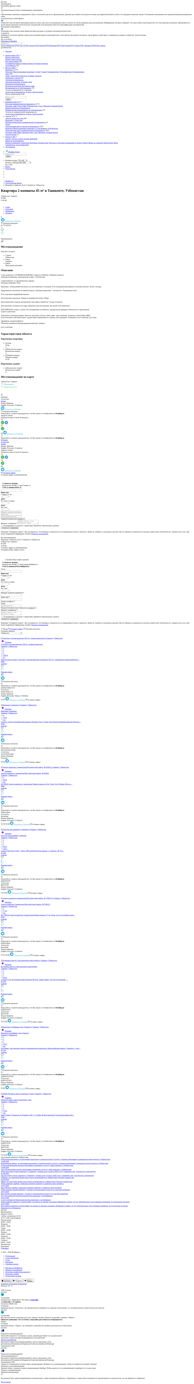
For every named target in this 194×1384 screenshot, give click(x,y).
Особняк (31, 76)
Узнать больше (140, 35)
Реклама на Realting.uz (13, 1268)
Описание (9, 209)
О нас (7, 1260)
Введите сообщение (9, 523)
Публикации (10, 1256)
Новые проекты (28, 63)
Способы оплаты (11, 1264)
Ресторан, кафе (11, 106)
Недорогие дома (28, 86)
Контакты (9, 1262)
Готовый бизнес (57, 106)
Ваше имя (5, 597)
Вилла (17, 76)
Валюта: (8, 162)
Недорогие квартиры (13, 86)
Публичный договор (13, 1276)
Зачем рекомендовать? (9, 1356)
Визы (116, 143)
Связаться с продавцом (10, 528)
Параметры (9, 211)
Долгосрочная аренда (13, 183)
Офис (24, 106)
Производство (32, 106)
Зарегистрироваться (8, 1340)
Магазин (47, 106)
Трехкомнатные (78, 72)
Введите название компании (12, 593)
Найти (8, 99)
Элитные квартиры (12, 82)
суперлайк (34, 1300)
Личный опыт (43, 143)
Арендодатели (37, 92)
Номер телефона (8, 601)
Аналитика (25, 143)
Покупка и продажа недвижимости (62, 143)
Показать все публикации (11, 1208)
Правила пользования (39, 534)
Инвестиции (108, 143)
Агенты (29, 92)
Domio (3, 401)
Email (3, 603)
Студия (37, 72)
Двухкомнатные (66, 72)
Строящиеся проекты (13, 63)
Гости (3, 569)
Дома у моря (10, 76)
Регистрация (10, 169)
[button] (6, 48)
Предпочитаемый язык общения (13, 608)
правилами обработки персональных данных (41, 526)
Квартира (9, 120)
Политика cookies (12, 1274)
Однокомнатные (52, 72)
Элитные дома (26, 82)
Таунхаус (38, 76)
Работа (85, 143)
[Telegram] (6, 424)
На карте (8, 213)
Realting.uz (9, 181)
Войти (7, 167)
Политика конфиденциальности (17, 1272)
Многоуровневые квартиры (23, 72)
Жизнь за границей (95, 143)
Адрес (7, 207)
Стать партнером (11, 1258)
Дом (20, 120)
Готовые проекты (41, 63)
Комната (44, 128)
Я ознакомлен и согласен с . (31, 526)
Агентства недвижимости (15, 92)
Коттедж (24, 76)
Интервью (33, 143)
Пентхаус (9, 72)
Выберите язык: (11, 160)
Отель (19, 106)
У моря (43, 72)
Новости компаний (12, 143)
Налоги (79, 143)
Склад (40, 106)
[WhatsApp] (2, 424)
